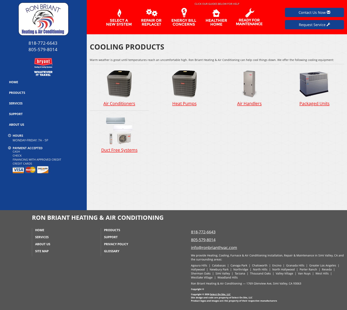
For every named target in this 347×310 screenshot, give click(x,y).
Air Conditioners (119, 103)
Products (17, 93)
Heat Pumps (184, 103)
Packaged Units (314, 103)
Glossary (111, 251)
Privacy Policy (116, 244)
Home (13, 82)
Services (15, 103)
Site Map (42, 251)
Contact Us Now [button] (313, 12)
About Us (16, 125)
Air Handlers (249, 103)
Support (16, 114)
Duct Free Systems (119, 150)
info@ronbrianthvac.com (214, 247)
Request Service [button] (313, 24)
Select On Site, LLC (220, 294)
